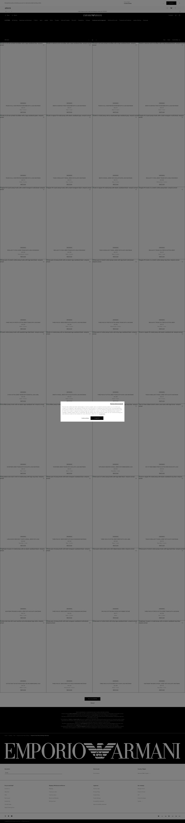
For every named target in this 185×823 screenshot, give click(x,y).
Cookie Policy (102, 413)
